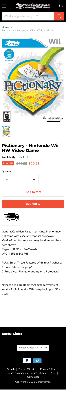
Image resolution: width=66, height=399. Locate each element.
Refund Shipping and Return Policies (26, 373)
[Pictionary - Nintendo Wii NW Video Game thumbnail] (6, 131)
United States (31, 347)
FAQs (52, 373)
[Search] (59, 16)
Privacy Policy (47, 369)
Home (5, 27)
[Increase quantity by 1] (33, 179)
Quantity (7, 171)
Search (10, 369)
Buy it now (33, 204)
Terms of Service (27, 369)
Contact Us (33, 377)
